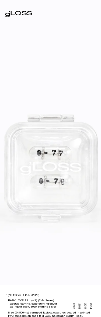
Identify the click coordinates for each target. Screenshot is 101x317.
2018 (79, 306)
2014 (90, 306)
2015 (85, 306)
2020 (73, 306)
